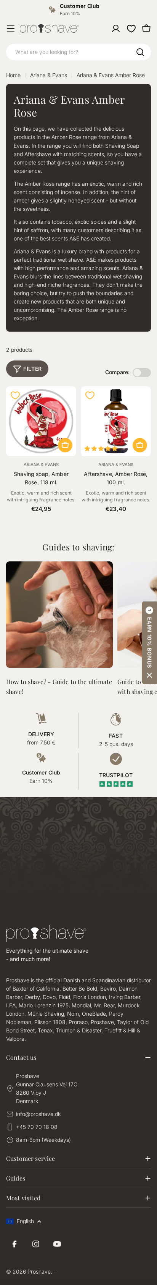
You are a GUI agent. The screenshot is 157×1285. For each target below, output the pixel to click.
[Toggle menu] (10, 28)
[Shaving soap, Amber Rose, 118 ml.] (41, 421)
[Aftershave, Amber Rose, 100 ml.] (116, 421)
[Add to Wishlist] (15, 395)
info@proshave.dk (38, 1114)
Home (13, 75)
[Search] (140, 52)
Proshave (39, 1271)
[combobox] (78, 52)
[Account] (115, 28)
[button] (149, 642)
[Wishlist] (131, 28)
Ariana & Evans (48, 75)
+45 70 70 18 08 (37, 1127)
